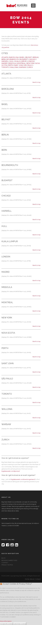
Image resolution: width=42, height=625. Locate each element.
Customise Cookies (19, 623)
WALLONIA (14, 67)
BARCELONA (14, 57)
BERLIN (35, 57)
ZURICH (30, 67)
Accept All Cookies (6, 623)
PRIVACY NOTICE (7, 565)
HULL (12, 61)
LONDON (30, 61)
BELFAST (28, 57)
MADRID (4, 63)
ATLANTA (5, 57)
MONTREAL (21, 63)
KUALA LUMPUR (20, 61)
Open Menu (33, 6)
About (32, 579)
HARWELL (5, 61)
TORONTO (5, 67)
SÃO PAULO (28, 65)
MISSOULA (12, 63)
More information (6, 621)
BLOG (4, 558)
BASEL (22, 57)
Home (27, 579)
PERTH (10, 65)
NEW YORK (30, 63)
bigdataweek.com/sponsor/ (11, 471)
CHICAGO (32, 59)
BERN (4, 59)
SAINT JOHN (18, 65)
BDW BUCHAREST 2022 (9, 560)
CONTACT (5, 562)
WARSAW (22, 67)
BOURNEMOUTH (13, 59)
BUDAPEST (24, 59)
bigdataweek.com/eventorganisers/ (23, 479)
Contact (37, 579)
